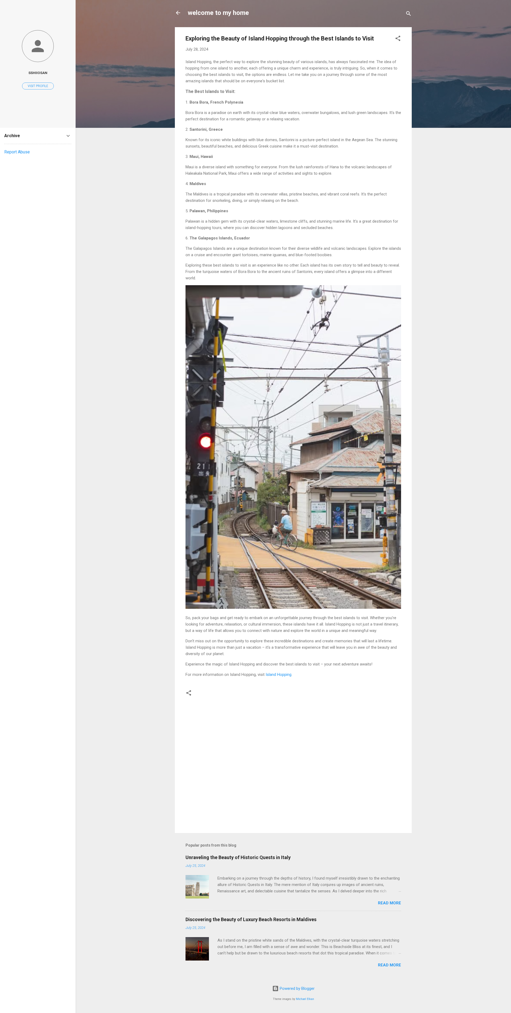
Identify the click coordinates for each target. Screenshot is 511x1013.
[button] (398, 39)
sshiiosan (37, 73)
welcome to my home (218, 13)
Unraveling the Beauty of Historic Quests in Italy (238, 857)
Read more (389, 903)
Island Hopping (278, 674)
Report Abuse (17, 151)
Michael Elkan (305, 999)
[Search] (408, 14)
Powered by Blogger (297, 988)
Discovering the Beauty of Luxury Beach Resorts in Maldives (251, 919)
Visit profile (38, 86)
